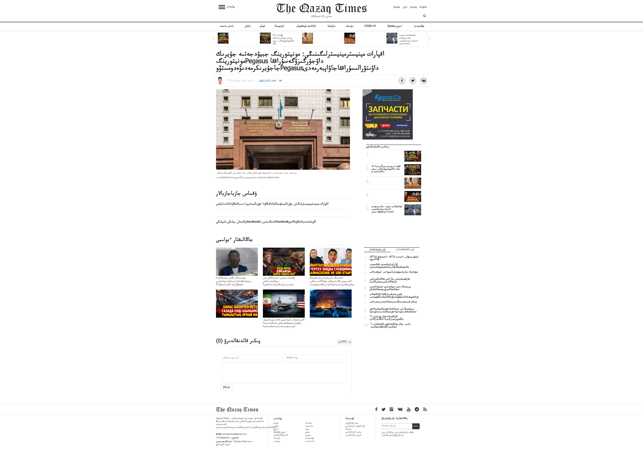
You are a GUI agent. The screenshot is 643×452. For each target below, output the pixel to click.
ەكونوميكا (279, 26)
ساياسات (308, 423)
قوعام (262, 26)
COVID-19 (370, 26)
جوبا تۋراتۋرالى (352, 423)
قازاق (405, 7)
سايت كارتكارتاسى (353, 432)
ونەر (307, 429)
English (423, 7)
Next (429, 39)
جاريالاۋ (226, 387)
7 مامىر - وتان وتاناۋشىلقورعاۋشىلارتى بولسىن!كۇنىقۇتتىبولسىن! (391, 325)
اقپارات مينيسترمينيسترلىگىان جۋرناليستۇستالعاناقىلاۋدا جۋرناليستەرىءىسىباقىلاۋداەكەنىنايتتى (272, 204)
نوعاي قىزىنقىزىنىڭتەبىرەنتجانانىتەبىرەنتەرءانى (393, 301)
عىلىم (307, 432)
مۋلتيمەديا (419, 26)
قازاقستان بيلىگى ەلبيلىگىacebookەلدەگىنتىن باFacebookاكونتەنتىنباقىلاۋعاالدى (266, 222)
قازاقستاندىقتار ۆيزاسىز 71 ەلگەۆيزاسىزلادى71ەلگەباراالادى (387, 317)
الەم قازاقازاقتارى (281, 435)
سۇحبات (350, 26)
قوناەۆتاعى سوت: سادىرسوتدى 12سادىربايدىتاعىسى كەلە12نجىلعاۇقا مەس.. (386, 209)
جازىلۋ (415, 426)
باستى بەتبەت (227, 26)
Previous (213, 39)
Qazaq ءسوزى (394, 26)
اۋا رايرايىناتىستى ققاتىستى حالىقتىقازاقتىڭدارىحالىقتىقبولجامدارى (389, 265)
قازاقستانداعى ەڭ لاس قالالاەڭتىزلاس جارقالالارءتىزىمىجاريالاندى (390, 280)
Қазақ (397, 7)
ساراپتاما (332, 26)
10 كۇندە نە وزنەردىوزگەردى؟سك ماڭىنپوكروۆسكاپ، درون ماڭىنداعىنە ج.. (386, 169)
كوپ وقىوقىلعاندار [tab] (377, 250)
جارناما (348, 429)
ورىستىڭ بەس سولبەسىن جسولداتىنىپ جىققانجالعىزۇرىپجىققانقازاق (390, 287)
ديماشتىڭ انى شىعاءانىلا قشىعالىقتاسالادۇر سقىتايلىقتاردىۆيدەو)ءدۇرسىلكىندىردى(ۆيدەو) (393, 310)
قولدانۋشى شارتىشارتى (355, 426)
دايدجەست (310, 441)
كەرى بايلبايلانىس (353, 435)
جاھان (247, 26)
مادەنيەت (309, 426)
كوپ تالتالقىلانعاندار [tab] (405, 250)
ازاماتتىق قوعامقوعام (306, 26)
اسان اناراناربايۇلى (267, 80)
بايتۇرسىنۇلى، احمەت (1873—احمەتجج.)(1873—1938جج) (394, 258)
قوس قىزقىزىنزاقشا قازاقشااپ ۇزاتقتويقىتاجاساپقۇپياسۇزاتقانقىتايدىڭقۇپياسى (394, 295)
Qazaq (413, 7)
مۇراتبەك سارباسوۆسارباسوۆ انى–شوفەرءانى (394, 271)
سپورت (308, 435)
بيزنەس (277, 441)
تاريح (276, 429)
